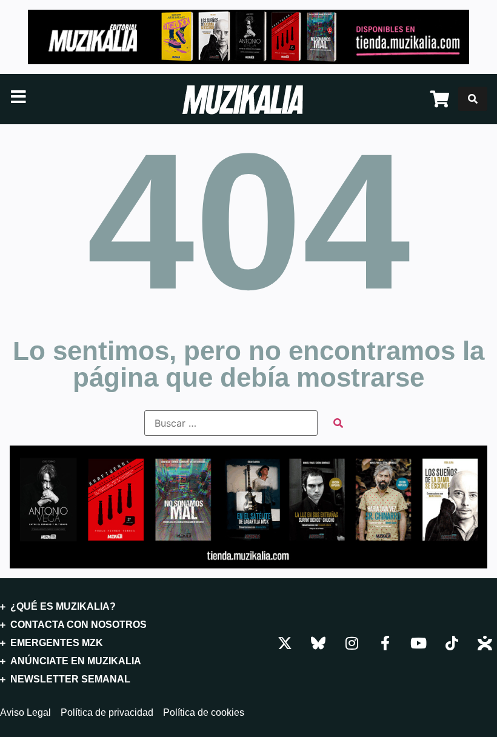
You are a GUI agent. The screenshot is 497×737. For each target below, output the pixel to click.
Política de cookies (203, 713)
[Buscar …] (472, 99)
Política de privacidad (107, 713)
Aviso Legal (25, 713)
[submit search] (338, 423)
